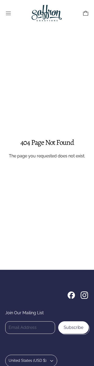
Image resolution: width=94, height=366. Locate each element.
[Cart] (86, 13)
